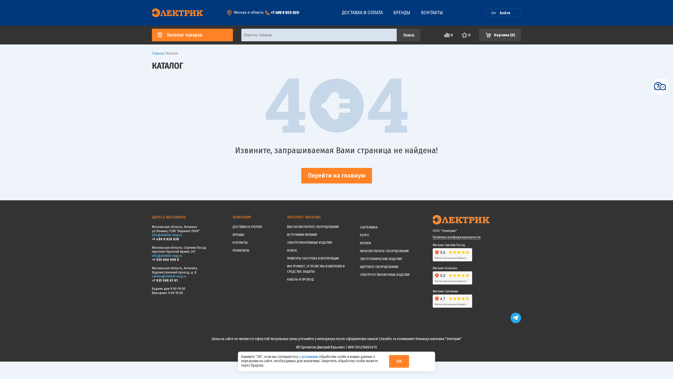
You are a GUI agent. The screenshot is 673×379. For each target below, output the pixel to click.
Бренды (401, 13)
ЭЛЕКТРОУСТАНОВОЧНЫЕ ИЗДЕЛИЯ (385, 275)
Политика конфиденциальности (457, 237)
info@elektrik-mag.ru (167, 235)
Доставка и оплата (362, 13)
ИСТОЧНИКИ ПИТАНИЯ (302, 235)
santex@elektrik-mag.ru (169, 276)
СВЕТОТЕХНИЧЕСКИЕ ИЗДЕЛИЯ (381, 259)
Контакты (432, 13)
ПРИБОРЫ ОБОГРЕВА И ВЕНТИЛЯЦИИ (313, 258)
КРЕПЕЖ (365, 243)
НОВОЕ (292, 250)
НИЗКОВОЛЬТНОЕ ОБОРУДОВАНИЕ (384, 251)
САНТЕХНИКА (369, 227)
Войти (505, 13)
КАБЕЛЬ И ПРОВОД (300, 279)
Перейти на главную (336, 175)
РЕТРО (364, 235)
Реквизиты (241, 250)
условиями (310, 357)
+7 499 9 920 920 (285, 12)
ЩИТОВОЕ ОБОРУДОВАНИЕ (379, 267)
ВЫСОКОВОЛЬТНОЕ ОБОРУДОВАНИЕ (313, 227)
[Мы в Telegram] (516, 322)
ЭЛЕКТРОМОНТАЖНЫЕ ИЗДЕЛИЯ (309, 243)
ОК (399, 361)
